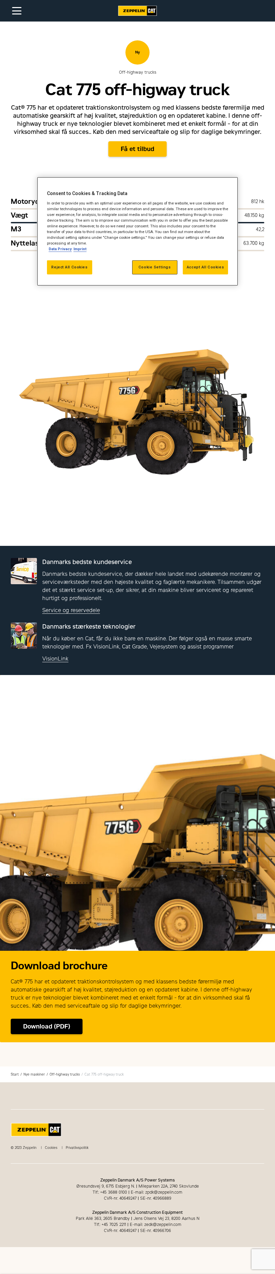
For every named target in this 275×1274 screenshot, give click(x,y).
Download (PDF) (46, 1026)
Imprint (80, 249)
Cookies (51, 1148)
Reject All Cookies (69, 267)
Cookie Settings (155, 267)
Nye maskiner (34, 1074)
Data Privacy (60, 249)
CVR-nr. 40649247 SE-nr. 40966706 (137, 1230)
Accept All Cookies (205, 267)
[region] (137, 231)
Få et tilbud (137, 149)
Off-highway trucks (65, 1074)
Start (15, 1074)
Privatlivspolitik (77, 1148)
